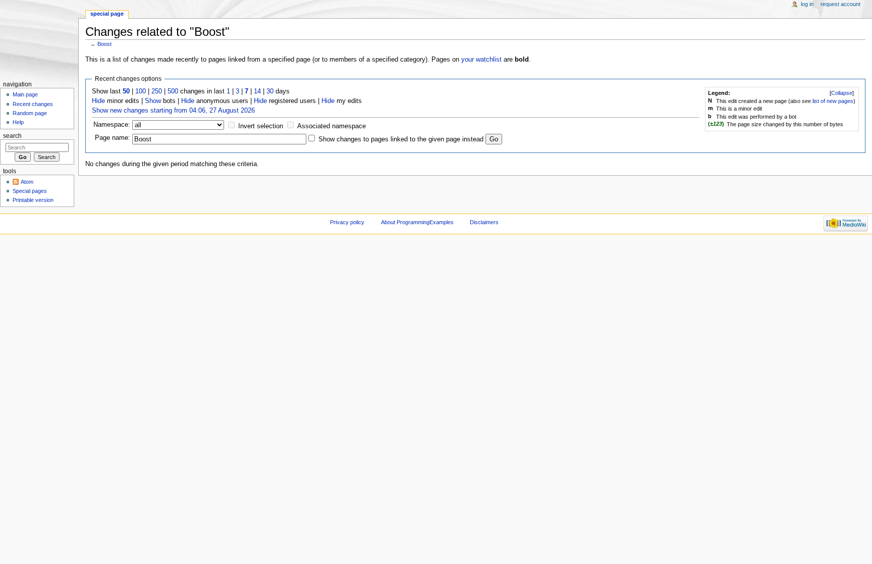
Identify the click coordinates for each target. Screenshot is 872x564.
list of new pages (832, 101)
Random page (30, 113)
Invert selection (260, 126)
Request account (840, 4)
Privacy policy (347, 222)
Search (12, 136)
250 (156, 91)
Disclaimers (484, 222)
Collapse (841, 93)
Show (153, 101)
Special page (107, 14)
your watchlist (481, 59)
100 (140, 91)
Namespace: (111, 124)
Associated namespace (331, 126)
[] (841, 93)
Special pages (30, 191)
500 (173, 91)
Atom (27, 182)
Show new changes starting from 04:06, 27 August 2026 (173, 110)
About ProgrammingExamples (417, 222)
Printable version (33, 200)
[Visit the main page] (39, 39)
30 (270, 91)
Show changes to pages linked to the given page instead (400, 139)
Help (18, 122)
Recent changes (33, 104)
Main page (25, 94)
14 (257, 91)
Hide (98, 101)
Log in (807, 4)
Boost (104, 44)
